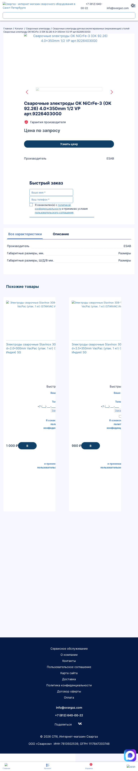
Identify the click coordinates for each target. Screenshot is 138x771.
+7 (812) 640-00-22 (91, 6)
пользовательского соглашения (54, 212)
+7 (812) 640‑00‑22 (69, 715)
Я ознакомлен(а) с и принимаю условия (61, 208)
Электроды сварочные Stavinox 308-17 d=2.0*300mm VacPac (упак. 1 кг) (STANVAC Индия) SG (37, 348)
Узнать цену (69, 144)
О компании (69, 654)
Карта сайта (69, 673)
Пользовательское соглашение (69, 667)
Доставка (69, 679)
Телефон (120, 401)
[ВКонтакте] (80, 723)
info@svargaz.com (118, 8)
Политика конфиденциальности (69, 685)
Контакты (69, 661)
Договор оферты (69, 691)
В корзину (27, 446)
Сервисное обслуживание (69, 648)
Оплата (69, 697)
